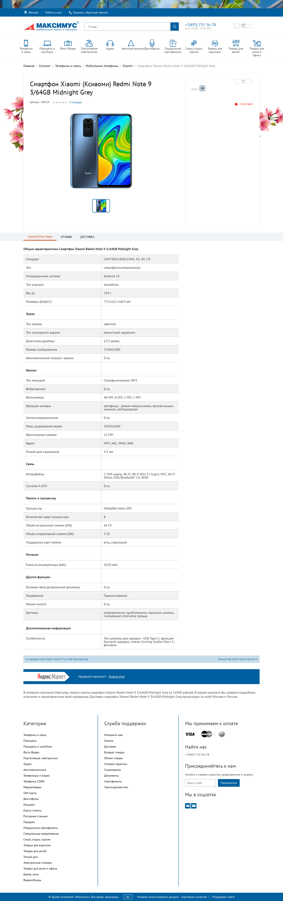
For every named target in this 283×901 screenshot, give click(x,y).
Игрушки (29, 804)
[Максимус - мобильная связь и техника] (51, 25)
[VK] (187, 805)
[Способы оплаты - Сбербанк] (222, 734)
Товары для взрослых (37, 845)
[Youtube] (193, 805)
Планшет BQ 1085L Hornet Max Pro (237, 659)
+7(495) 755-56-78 (200, 24)
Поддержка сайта (223, 897)
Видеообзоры (32, 880)
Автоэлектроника (34, 770)
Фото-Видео (31, 752)
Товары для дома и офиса (40, 868)
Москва (33, 12)
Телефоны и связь (34, 735)
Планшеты (29, 741)
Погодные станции (35, 816)
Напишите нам (113, 735)
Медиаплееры (32, 787)
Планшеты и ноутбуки (37, 746)
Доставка (110, 746)
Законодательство (116, 787)
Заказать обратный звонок (90, 12)
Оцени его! (117, 676)
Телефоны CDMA (34, 781)
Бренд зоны (31, 874)
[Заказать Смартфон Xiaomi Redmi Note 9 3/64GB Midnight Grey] (202, 88)
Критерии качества (194, 897)
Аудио (27, 764)
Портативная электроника (40, 758)
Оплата (108, 741)
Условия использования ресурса (158, 897)
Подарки (29, 822)
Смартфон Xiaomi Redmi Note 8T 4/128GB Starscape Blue (57, 659)
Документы (111, 775)
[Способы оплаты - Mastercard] (206, 734)
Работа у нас (53, 12)
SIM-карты (30, 793)
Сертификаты (113, 781)
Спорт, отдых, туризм (36, 839)
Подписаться (229, 783)
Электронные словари (37, 863)
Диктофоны (31, 799)
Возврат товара (114, 752)
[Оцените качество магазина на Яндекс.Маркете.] (52, 676)
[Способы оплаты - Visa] (190, 734)
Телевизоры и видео (36, 775)
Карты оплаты (32, 810)
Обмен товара (113, 758)
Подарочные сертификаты (40, 828)
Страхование (112, 770)
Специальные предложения (41, 833)
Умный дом (30, 857)
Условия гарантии (115, 764)
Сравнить (243, 81)
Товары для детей (34, 851)
